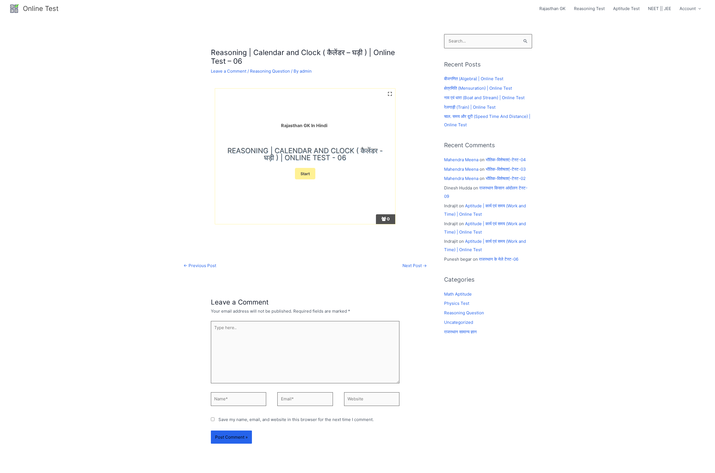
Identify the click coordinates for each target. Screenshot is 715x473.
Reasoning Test (589, 8)
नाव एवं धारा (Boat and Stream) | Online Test (484, 97)
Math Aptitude (458, 294)
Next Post (414, 265)
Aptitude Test (626, 8)
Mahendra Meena (461, 159)
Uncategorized (458, 322)
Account (688, 8)
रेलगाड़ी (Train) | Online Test (469, 107)
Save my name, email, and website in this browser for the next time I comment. (296, 419)
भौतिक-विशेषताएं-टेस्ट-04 (506, 159)
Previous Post (199, 265)
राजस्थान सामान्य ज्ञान (460, 331)
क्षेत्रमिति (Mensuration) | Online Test (478, 88)
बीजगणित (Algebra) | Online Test (473, 78)
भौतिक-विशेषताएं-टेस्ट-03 (506, 169)
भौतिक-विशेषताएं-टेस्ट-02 (506, 178)
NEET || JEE (659, 8)
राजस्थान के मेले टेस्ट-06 (498, 259)
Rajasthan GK (552, 8)
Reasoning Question (270, 71)
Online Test (41, 8)
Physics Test (456, 303)
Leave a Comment (228, 71)
